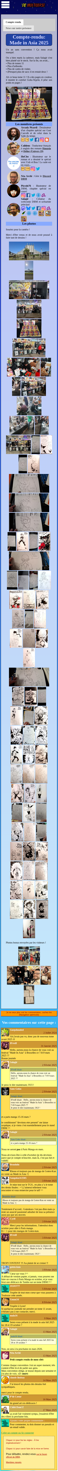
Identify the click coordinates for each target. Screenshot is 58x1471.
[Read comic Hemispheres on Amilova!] (48, 208)
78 (27, 139)
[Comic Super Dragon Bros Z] (24, 219)
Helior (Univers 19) (33, 151)
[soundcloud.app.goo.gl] (38, 194)
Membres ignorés (13, 1462)
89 (22, 168)
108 (28, 168)
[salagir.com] (35, 213)
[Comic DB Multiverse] (41, 213)
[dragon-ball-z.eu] (29, 213)
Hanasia (46, 148)
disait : (17, 1069)
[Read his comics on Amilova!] (43, 194)
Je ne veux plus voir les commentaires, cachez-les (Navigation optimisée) (29, 1013)
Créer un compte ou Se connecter (17, 1432)
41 (22, 139)
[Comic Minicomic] (48, 213)
